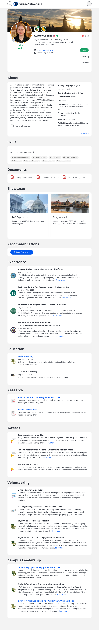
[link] (35, 4)
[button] (9, 3)
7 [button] (88, 54)
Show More (60, 280)
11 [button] (88, 60)
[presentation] (13, 40)
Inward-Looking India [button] (76, 177)
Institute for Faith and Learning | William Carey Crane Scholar (46, 600)
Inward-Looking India (27, 409)
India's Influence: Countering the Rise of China (39, 397)
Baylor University (26, 356)
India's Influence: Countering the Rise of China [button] (51, 177)
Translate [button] (85, 133)
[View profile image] (21, 32)
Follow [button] (84, 50)
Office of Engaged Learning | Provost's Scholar (39, 567)
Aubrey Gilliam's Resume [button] (25, 177)
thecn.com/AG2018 (45, 50)
